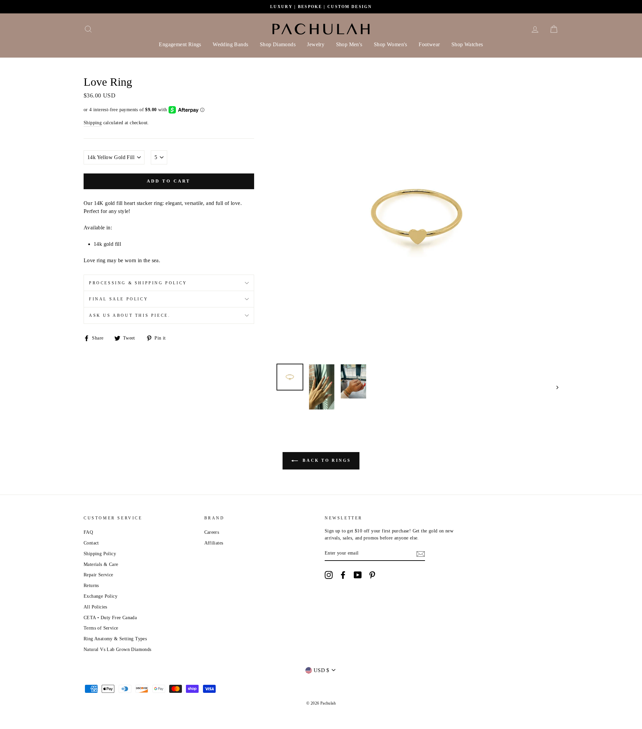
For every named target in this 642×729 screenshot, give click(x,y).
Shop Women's (390, 44)
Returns (91, 585)
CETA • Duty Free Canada (110, 617)
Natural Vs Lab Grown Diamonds (117, 649)
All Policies (95, 606)
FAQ (88, 532)
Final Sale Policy (118, 299)
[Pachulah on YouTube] (358, 575)
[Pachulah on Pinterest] (372, 575)
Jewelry (315, 44)
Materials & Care (101, 564)
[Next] (554, 387)
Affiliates (213, 542)
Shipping (93, 122)
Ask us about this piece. (129, 315)
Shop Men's (349, 44)
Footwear (429, 44)
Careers (211, 532)
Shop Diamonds (278, 44)
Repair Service (98, 574)
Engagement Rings (180, 44)
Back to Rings (326, 460)
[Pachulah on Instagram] (329, 575)
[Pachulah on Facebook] (343, 575)
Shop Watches (467, 44)
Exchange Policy (100, 596)
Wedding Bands (230, 44)
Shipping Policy (100, 553)
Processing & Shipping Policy (138, 283)
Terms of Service (101, 628)
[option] (321, 6)
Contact (91, 542)
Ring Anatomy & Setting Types (115, 638)
